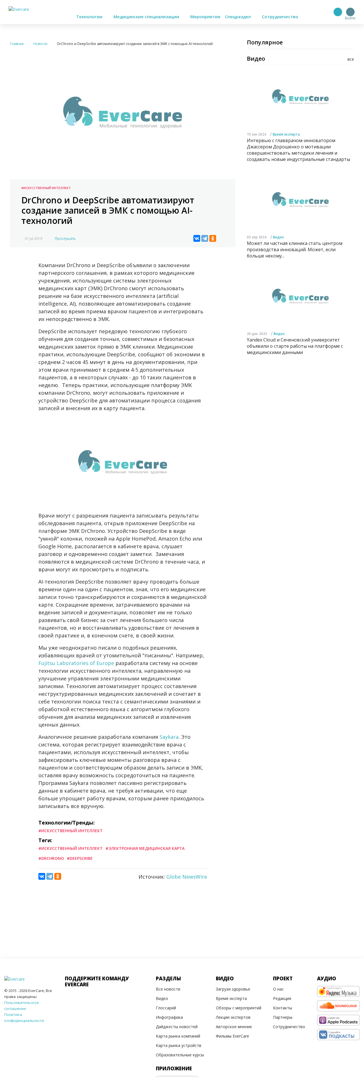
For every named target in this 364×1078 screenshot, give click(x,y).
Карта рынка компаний (178, 1036)
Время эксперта (286, 134)
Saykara (169, 736)
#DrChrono (51, 858)
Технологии (90, 16)
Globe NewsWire (186, 876)
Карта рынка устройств (178, 1045)
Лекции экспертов (233, 1017)
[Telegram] (204, 238)
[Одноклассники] (212, 238)
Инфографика (169, 1017)
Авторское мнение (234, 1026)
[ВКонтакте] (196, 238)
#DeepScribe (80, 858)
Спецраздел (238, 16)
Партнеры (282, 1017)
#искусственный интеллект (70, 848)
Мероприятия (205, 16)
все (351, 59)
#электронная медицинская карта (145, 848)
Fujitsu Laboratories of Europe (76, 663)
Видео (278, 237)
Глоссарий (166, 1008)
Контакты (282, 1008)
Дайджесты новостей (177, 1026)
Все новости (168, 989)
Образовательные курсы (180, 1054)
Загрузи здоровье (233, 989)
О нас (278, 989)
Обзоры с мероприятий (238, 1008)
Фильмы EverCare (232, 1036)
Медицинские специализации (146, 16)
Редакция (282, 998)
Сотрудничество (280, 16)
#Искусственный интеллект (46, 188)
